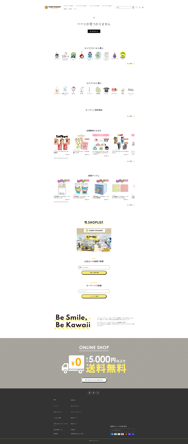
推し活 (73, 93)
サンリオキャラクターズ (65, 59)
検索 (55, 399)
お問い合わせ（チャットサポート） (61, 424)
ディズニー (81, 58)
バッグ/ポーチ (57, 93)
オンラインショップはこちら (95, 380)
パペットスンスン (73, 59)
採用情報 (56, 433)
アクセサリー (114, 93)
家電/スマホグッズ (65, 94)
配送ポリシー (74, 417)
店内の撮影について (58, 429)
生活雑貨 (98, 93)
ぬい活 (81, 93)
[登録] (132, 430)
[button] (69, 5)
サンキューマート (95, 440)
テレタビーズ (114, 58)
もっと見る (129, 63)
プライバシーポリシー (76, 412)
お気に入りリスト (58, 412)
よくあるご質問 (57, 417)
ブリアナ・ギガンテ (90, 59)
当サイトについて (75, 406)
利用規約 (73, 429)
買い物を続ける (94, 31)
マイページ (56, 406)
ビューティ (89, 93)
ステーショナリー (131, 94)
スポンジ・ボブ (98, 59)
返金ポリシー (74, 423)
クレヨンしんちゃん (106, 59)
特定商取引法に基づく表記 (77, 433)
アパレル (106, 93)
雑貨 (123, 93)
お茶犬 (122, 58)
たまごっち (57, 58)
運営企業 (73, 400)
